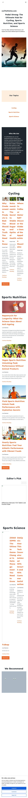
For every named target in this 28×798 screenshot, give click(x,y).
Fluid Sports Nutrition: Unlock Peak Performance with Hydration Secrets (13, 405)
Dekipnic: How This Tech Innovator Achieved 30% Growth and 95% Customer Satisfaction (20, 561)
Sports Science (14, 116)
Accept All (14, 788)
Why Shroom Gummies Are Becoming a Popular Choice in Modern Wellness (13, 511)
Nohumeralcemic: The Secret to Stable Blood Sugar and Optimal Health (13, 220)
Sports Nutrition (14, 112)
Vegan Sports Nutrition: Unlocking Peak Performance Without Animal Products (14, 364)
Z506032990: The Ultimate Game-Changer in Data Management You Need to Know (13, 560)
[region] (14, 787)
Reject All (14, 795)
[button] (25, 483)
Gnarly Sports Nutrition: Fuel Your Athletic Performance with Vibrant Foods (12, 446)
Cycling (14, 108)
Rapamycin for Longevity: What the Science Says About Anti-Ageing (12, 320)
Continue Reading (4, 276)
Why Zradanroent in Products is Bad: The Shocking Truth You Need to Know (5, 223)
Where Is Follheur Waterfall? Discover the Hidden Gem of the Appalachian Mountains (20, 225)
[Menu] (25, 2)
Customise (14, 791)
